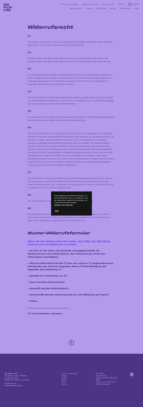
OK (57, 211)
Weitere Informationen (63, 205)
